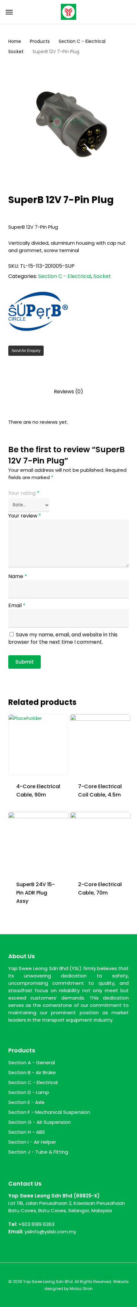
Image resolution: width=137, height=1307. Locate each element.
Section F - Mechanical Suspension (49, 1112)
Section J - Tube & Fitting (38, 1151)
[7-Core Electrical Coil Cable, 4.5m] (100, 744)
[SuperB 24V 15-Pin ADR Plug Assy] (38, 842)
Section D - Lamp (28, 1092)
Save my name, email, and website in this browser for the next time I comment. (63, 638)
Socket (16, 52)
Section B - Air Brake (32, 1072)
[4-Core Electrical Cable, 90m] (38, 744)
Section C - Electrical (82, 41)
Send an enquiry (25, 350)
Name (17, 576)
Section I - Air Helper (32, 1142)
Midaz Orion (81, 1288)
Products (40, 41)
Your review (24, 515)
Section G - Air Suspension (39, 1122)
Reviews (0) (68, 391)
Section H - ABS (26, 1132)
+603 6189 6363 (36, 1224)
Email (16, 605)
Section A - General (31, 1062)
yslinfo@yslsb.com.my (50, 1231)
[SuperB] (38, 312)
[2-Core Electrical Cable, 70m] (100, 842)
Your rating (24, 493)
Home (14, 41)
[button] (9, 12)
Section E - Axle (26, 1102)
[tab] (69, 392)
